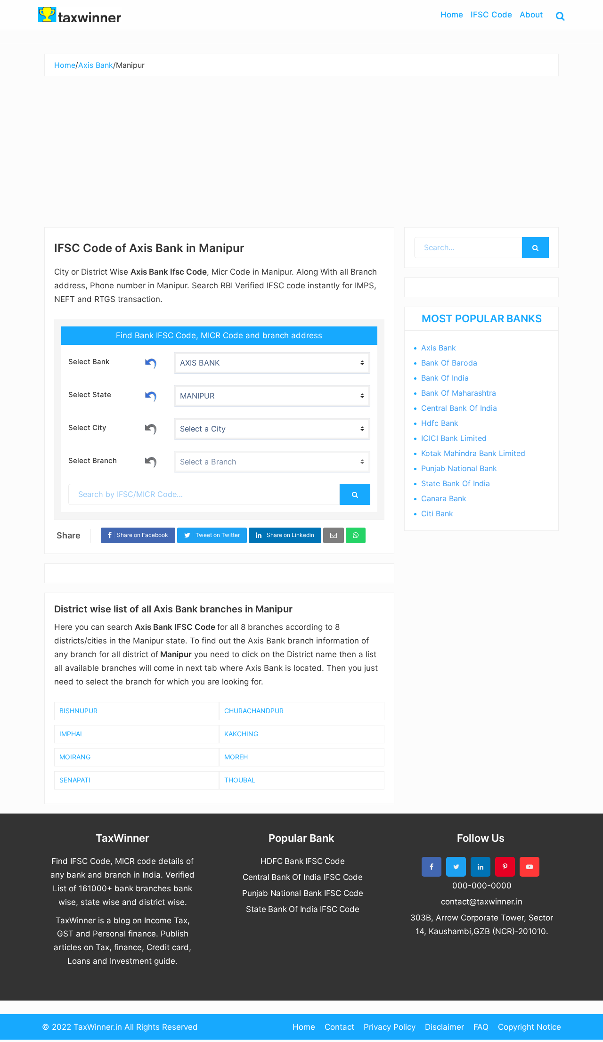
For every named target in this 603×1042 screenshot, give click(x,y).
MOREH (236, 757)
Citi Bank (437, 513)
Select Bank (88, 361)
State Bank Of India (455, 483)
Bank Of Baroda (449, 362)
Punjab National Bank (459, 468)
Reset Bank (151, 362)
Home (304, 1027)
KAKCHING (241, 734)
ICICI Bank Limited (454, 438)
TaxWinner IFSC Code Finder (80, 14)
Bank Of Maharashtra (458, 393)
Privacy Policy (390, 1027)
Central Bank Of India (459, 408)
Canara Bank (443, 498)
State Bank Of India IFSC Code (302, 909)
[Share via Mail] (333, 535)
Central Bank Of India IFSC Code (303, 877)
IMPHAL (71, 734)
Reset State (151, 395)
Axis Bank (438, 347)
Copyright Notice (529, 1027)
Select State (89, 394)
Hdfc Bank (439, 423)
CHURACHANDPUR (254, 711)
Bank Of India (445, 378)
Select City (87, 427)
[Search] (355, 494)
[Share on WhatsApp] (356, 535)
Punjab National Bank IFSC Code (302, 893)
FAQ (481, 1027)
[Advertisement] (301, 147)
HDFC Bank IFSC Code (302, 861)
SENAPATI (74, 780)
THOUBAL (239, 780)
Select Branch (92, 460)
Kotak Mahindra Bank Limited (473, 453)
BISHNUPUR (78, 711)
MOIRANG (74, 757)
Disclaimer (444, 1027)
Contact (339, 1027)
